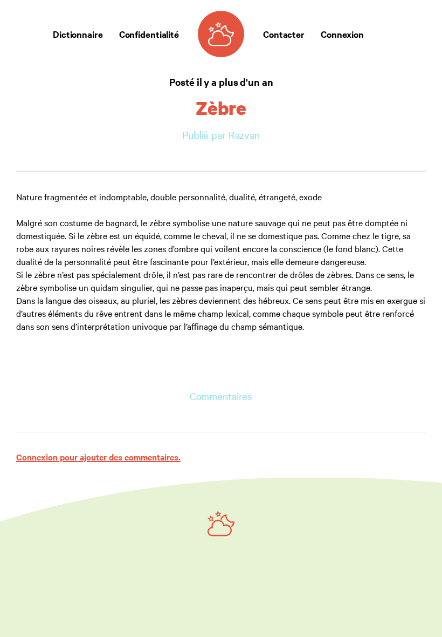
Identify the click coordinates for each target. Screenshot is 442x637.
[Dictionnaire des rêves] (221, 34)
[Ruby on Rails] (221, 523)
